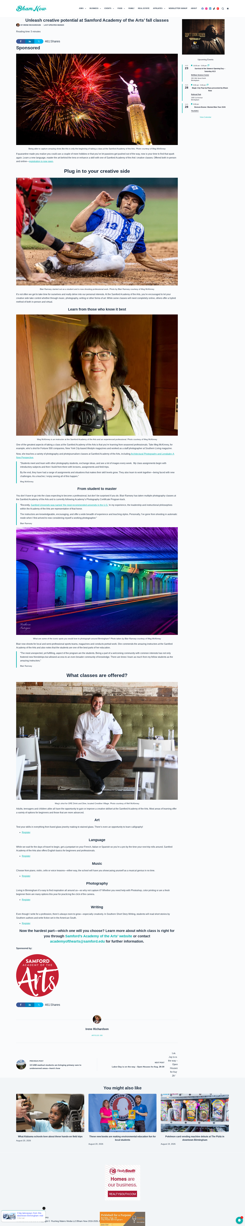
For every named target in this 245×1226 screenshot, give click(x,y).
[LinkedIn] (210, 9)
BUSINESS (94, 8)
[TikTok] (214, 9)
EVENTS (107, 8)
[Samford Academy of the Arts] (37, 975)
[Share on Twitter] (38, 41)
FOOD (120, 8)
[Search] (223, 9)
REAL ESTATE (143, 8)
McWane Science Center (200, 75)
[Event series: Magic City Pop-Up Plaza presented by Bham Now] (207, 85)
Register (26, 832)
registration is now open (41, 161)
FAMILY (131, 8)
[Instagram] (206, 9)
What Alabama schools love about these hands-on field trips (50, 1136)
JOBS (81, 8)
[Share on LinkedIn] (29, 41)
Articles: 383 (97, 1035)
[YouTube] (218, 9)
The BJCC (195, 111)
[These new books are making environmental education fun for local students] (122, 1113)
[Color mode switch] (228, 9)
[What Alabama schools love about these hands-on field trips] (50, 1113)
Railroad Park (196, 94)
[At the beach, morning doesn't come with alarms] (122, 1219)
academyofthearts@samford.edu (77, 941)
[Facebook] (202, 9)
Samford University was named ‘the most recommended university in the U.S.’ (69, 505)
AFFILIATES (157, 8)
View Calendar (205, 117)
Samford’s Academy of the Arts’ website (99, 936)
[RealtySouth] (122, 1182)
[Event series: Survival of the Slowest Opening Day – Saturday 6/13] (208, 65)
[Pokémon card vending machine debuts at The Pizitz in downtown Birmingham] (195, 1113)
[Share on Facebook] (20, 41)
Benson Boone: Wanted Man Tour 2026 (210, 107)
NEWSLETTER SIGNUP (178, 8)
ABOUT (194, 8)
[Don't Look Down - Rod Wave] (203, 36)
